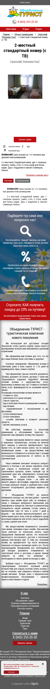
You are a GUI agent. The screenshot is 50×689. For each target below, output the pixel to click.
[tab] (8, 181)
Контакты (25, 598)
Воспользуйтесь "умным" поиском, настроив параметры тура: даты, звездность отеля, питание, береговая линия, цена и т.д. (25, 243)
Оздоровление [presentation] (22, 180)
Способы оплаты (24, 608)
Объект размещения (24, 34)
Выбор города (25, 2)
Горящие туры (24, 620)
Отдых (26, 29)
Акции (25, 618)
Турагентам (25, 623)
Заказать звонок (25, 643)
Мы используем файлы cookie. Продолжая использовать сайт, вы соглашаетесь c (18, 665)
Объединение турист (25, 600)
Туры (25, 628)
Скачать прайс (25, 139)
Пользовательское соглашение (25, 606)
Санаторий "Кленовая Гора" (25, 61)
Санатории (11, 29)
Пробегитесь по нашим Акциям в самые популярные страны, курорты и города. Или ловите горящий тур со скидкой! (26, 268)
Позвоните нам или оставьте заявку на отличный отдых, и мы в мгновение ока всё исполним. (25, 292)
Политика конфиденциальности (25, 603)
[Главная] (25, 12)
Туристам (25, 626)
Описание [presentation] (8, 180)
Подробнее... (42, 584)
